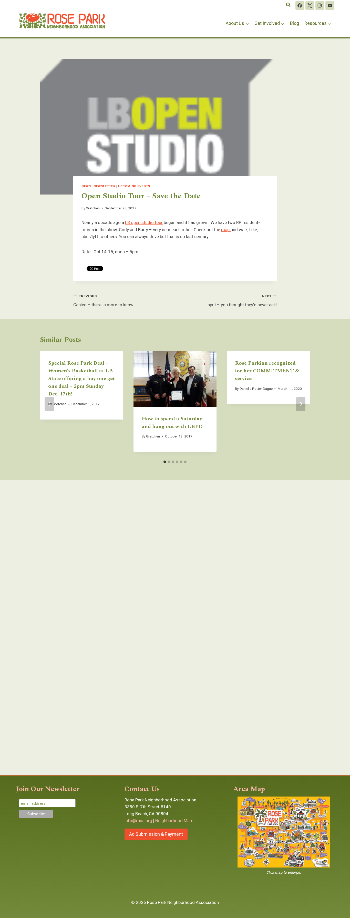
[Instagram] (319, 5)
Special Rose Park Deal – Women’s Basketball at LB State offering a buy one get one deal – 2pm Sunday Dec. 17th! (81, 378)
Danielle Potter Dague (256, 388)
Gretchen (93, 208)
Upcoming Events (134, 186)
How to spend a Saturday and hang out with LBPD (172, 422)
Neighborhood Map (173, 820)
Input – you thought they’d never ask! (241, 301)
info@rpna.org (138, 820)
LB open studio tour (144, 222)
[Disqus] (175, 555)
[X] (309, 5)
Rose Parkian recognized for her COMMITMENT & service (267, 370)
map (226, 229)
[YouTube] (329, 5)
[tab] (164, 462)
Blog (294, 23)
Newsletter (104, 186)
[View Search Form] (288, 4)
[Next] (300, 404)
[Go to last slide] (49, 404)
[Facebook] (299, 5)
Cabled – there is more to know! (104, 301)
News (86, 186)
